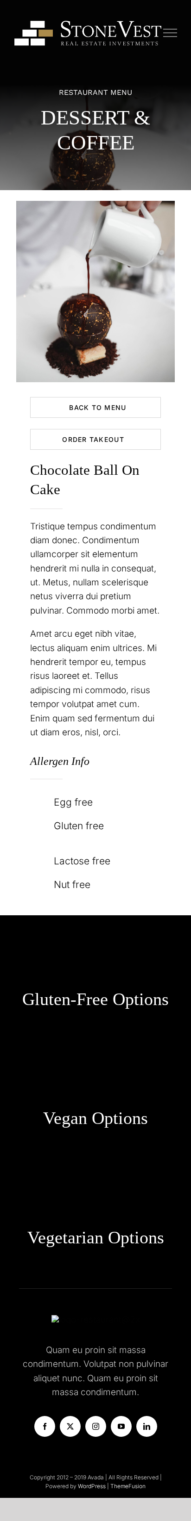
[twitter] (70, 1426)
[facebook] (44, 1426)
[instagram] (95, 1426)
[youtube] (121, 1426)
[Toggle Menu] (170, 33)
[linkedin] (146, 1426)
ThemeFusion (128, 1486)
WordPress (92, 1486)
